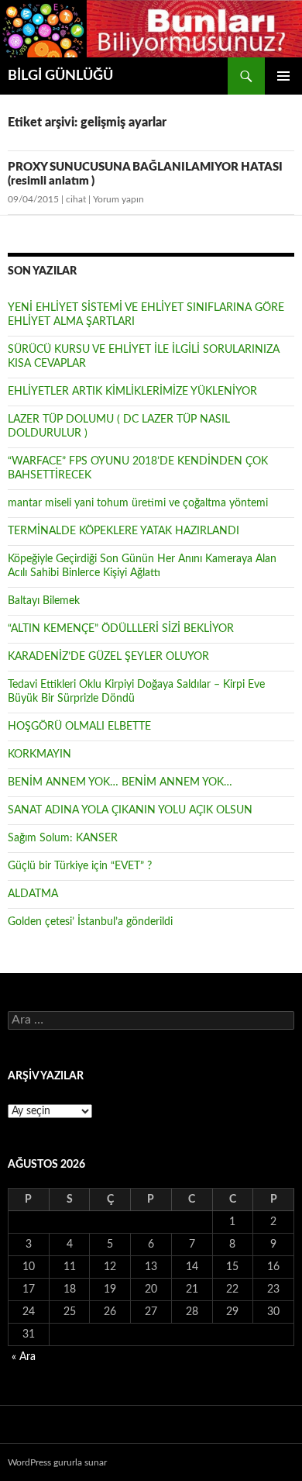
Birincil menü (283, 76)
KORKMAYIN (39, 754)
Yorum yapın (118, 199)
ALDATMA (33, 894)
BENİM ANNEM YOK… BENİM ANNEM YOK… (120, 782)
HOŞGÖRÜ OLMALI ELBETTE (79, 726)
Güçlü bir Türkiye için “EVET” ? (80, 866)
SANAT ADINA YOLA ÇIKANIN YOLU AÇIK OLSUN (130, 810)
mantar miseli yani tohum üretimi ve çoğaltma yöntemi (138, 503)
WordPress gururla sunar (57, 1462)
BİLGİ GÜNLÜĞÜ (60, 76)
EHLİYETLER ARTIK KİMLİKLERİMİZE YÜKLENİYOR (132, 391)
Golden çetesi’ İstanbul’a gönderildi (90, 922)
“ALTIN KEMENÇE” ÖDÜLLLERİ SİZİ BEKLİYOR (121, 628)
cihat (76, 199)
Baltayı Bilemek (44, 601)
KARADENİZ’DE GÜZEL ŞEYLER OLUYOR (108, 656)
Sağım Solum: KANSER (63, 838)
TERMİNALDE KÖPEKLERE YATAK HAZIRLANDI (123, 531)
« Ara (24, 1357)
